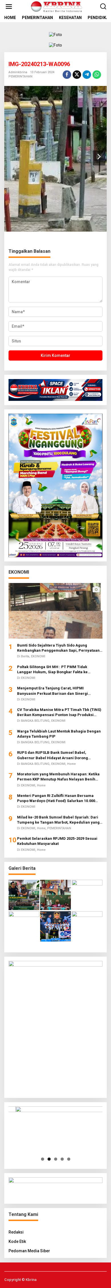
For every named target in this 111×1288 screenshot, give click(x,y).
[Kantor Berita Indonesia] (56, 6)
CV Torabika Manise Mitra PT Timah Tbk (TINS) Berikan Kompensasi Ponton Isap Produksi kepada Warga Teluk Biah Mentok (59, 712)
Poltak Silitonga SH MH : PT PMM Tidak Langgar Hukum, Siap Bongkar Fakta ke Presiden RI (52, 670)
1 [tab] (42, 1159)
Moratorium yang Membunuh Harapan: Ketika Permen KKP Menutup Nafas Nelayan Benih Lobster (58, 777)
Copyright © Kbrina (20, 1280)
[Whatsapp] (96, 74)
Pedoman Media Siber (29, 1251)
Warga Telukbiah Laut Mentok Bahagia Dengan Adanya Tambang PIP (59, 733)
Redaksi (16, 1232)
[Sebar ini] (67, 74)
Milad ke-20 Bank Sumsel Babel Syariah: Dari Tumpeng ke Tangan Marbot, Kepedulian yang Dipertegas (58, 820)
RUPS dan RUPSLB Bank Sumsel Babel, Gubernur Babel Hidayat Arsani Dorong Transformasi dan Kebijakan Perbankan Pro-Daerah (57, 755)
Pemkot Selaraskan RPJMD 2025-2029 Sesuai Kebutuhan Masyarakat (57, 841)
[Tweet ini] (77, 74)
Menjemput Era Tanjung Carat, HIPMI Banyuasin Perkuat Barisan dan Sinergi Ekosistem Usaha (52, 691)
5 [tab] (68, 1159)
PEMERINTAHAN (20, 76)
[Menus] (8, 6)
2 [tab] (49, 1159)
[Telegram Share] (87, 74)
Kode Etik (17, 1241)
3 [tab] (55, 1159)
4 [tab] (62, 1159)
